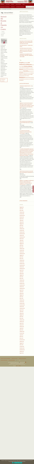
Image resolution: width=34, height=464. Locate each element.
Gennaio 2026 (22, 213)
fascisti (27, 69)
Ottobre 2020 (22, 306)
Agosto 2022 (22, 270)
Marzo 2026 (21, 210)
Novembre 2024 (22, 233)
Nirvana (17, 365)
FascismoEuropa (25, 69)
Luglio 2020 (21, 311)
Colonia (25, 66)
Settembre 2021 (22, 288)
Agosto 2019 (22, 323)
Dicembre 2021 (22, 283)
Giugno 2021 (22, 293)
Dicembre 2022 (22, 263)
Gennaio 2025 (22, 230)
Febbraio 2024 (22, 248)
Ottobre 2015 (22, 351)
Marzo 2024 (21, 246)
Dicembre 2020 (22, 303)
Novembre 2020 (22, 304)
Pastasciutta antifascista (21, 75)
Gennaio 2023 (22, 261)
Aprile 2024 (21, 245)
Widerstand (21, 80)
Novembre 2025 (22, 215)
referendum (28, 75)
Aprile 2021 (21, 296)
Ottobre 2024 (22, 235)
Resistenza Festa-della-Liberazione (29, 77)
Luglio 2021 (21, 291)
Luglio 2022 (21, 271)
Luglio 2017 (21, 334)
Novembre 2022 (22, 265)
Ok (12, 462)
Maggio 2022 (22, 275)
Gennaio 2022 (22, 281)
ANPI (29, 62)
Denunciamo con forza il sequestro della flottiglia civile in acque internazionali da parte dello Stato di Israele (26, 42)
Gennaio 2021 (22, 301)
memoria (20, 74)
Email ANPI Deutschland (12, 360)
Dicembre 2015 (22, 348)
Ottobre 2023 (22, 251)
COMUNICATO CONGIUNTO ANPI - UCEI (26, 85)
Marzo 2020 (21, 318)
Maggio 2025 (22, 223)
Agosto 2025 (22, 218)
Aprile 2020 (21, 316)
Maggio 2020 (22, 314)
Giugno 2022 (22, 273)
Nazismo (22, 74)
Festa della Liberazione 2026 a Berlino (26, 48)
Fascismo (21, 69)
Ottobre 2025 (22, 217)
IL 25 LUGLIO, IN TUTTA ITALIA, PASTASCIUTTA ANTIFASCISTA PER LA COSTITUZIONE (26, 132)
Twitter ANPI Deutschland (4, 360)
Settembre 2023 (22, 253)
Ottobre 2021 (22, 286)
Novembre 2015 (22, 349)
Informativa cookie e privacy (18, 462)
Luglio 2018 (21, 328)
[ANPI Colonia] (33, 189)
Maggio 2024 (22, 243)
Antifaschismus (22, 64)
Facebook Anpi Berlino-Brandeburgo (5, 358)
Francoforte (25, 71)
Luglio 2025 (21, 220)
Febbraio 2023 (22, 260)
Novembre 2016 (22, 339)
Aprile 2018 (21, 329)
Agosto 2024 (22, 238)
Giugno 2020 (22, 313)
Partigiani (31, 74)
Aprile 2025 (21, 225)
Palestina (29, 74)
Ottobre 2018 (22, 326)
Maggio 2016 (22, 343)
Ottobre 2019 (22, 321)
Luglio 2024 (21, 240)
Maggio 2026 (22, 207)
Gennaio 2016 (22, 346)
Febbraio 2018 (22, 331)
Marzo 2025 (21, 227)
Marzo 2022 (21, 278)
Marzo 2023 (21, 258)
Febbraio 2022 (22, 280)
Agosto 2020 (22, 309)
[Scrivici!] (33, 192)
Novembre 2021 (22, 285)
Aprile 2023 (21, 256)
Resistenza (22, 77)
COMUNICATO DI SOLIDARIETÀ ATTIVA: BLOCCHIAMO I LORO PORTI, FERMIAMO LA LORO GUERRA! (26, 55)
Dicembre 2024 (22, 232)
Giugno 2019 (22, 324)
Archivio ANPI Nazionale (24, 83)
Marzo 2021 (21, 298)
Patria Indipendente (23, 200)
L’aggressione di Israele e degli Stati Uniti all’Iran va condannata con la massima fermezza (26, 51)
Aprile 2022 (21, 276)
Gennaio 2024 (22, 250)
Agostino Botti (26, 62)
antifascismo (29, 64)
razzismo (25, 75)
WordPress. (19, 365)
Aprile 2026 (21, 208)
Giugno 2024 (22, 241)
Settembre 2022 (22, 268)
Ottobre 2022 (22, 266)
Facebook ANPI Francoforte (22, 358)
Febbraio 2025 (22, 228)
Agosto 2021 (22, 290)
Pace (27, 74)
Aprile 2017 (21, 336)
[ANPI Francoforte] (33, 190)
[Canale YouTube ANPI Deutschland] (33, 186)
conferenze (29, 66)
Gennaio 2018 (22, 333)
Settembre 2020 (22, 308)
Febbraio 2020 (22, 319)
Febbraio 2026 (22, 212)
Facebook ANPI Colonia (14, 358)
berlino (23, 66)
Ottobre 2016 (22, 341)
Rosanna (3, 31)
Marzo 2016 (21, 344)
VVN (19, 80)
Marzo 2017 (21, 338)
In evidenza (3, 32)
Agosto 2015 (22, 353)
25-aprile (21, 62)
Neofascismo (25, 74)
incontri (21, 72)
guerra (29, 71)
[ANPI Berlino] (33, 187)
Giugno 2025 (22, 222)
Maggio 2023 (22, 255)
